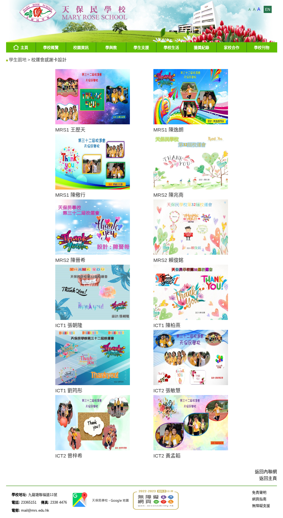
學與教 (111, 47)
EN (267, 9)
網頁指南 (259, 499)
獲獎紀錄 (201, 47)
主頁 (24, 47)
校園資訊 (81, 47)
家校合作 (231, 47)
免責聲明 (259, 492)
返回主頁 (268, 478)
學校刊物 (261, 47)
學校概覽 (51, 47)
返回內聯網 (266, 471)
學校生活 (171, 47)
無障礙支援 (261, 506)
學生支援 (141, 47)
